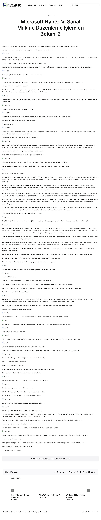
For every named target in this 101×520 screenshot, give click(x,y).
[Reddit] (63, 472)
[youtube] (88, 511)
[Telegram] (74, 472)
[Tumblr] (80, 472)
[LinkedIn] (66, 472)
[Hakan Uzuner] (12, 3)
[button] (12, 490)
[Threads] (77, 472)
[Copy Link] (94, 472)
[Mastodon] (69, 472)
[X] (57, 472)
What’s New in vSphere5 (49, 495)
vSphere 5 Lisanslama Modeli (75, 496)
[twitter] (83, 511)
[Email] (92, 472)
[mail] (97, 511)
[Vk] (86, 472)
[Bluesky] (60, 472)
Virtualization (50, 16)
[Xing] (89, 472)
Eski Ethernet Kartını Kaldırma (20, 496)
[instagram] (86, 511)
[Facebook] (54, 472)
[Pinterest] (83, 472)
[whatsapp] (94, 511)
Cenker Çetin (44, 512)
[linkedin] (91, 511)
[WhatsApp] (72, 472)
